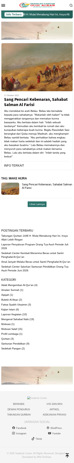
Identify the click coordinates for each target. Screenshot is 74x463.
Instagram (21, 433)
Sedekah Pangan (11, 348)
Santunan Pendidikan (13, 343)
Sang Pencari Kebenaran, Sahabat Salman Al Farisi (36, 102)
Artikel (54, 409)
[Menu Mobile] (4, 5)
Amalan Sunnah (10, 289)
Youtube (56, 433)
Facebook (21, 428)
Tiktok (39, 439)
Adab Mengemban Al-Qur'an (17, 285)
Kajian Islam (8, 309)
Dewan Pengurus (19, 409)
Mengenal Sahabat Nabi (15, 319)
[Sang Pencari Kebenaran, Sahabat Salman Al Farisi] (37, 67)
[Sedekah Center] (37, 5)
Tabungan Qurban (19, 414)
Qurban (5, 338)
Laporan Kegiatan (11, 314)
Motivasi (6, 324)
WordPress (56, 428)
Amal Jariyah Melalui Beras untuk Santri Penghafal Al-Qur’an (35, 261)
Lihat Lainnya (37, 204)
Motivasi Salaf (9, 329)
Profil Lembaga (9, 333)
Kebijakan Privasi (54, 414)
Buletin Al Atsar (9, 299)
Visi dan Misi (55, 404)
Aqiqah (5, 294)
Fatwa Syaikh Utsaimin (14, 304)
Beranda (18, 404)
